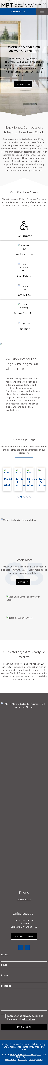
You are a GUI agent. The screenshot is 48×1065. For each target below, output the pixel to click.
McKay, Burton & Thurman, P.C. (25, 1054)
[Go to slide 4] (27, 497)
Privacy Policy (36, 1059)
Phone (4, 975)
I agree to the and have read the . (25, 1017)
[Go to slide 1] (18, 497)
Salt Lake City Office (24, 936)
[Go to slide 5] (30, 497)
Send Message (24, 1027)
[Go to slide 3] (24, 497)
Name (8, 954)
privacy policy (30, 1015)
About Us (23, 582)
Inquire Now (23, 84)
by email (23, 663)
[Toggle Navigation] (42, 11)
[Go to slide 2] (21, 497)
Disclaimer (10, 1059)
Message (6, 985)
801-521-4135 (24, 899)
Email (8, 965)
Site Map (22, 1059)
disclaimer (29, 1019)
